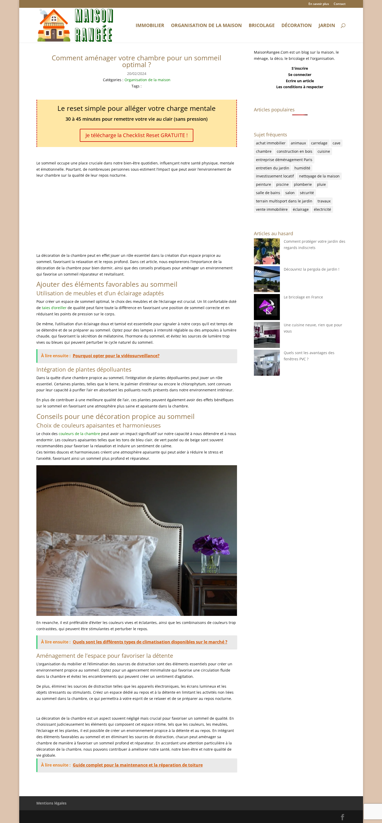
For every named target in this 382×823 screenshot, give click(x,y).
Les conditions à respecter (299, 86)
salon (290, 192)
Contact (340, 4)
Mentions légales (51, 803)
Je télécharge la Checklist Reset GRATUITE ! (136, 135)
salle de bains (268, 192)
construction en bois (294, 151)
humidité (302, 167)
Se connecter (299, 74)
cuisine (324, 151)
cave (336, 143)
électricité (322, 209)
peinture (263, 184)
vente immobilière (272, 209)
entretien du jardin (272, 167)
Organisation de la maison (206, 25)
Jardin (327, 25)
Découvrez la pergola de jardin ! (311, 269)
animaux (298, 143)
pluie (321, 184)
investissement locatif (275, 176)
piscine (282, 184)
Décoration (296, 25)
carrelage (319, 143)
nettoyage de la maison (319, 176)
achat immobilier (271, 143)
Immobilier (150, 25)
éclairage (301, 209)
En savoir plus (318, 4)
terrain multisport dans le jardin (284, 201)
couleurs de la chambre (79, 433)
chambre (264, 151)
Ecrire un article (300, 80)
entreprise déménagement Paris (284, 159)
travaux (324, 201)
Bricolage (262, 25)
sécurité (307, 192)
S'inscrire (300, 68)
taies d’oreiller (54, 307)
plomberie (303, 184)
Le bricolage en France (303, 297)
